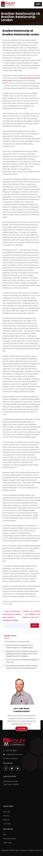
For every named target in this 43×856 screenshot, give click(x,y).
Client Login (7, 843)
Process (6, 816)
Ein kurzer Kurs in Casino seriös (17, 641)
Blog (4, 835)
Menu (38, 4)
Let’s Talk (6, 812)
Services (6, 820)
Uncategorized (24, 601)
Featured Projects (9, 839)
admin (10, 604)
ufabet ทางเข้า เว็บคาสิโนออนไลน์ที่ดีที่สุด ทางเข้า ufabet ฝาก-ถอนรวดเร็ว (31, 614)
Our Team (7, 824)
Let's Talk (21, 729)
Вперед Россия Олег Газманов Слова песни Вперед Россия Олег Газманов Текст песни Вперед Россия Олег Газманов (22, 653)
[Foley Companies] (8, 4)
